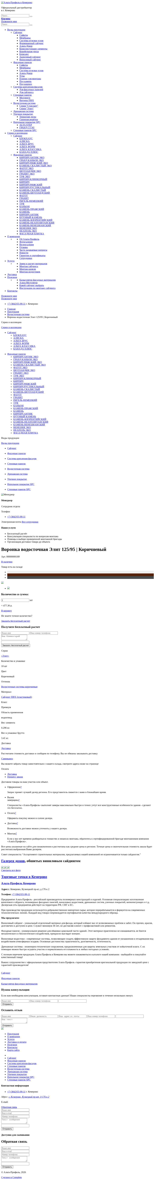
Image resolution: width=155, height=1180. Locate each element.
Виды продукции (16, 29)
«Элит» (5, 656)
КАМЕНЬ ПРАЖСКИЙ (31, 209)
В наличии (6, 561)
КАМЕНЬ (24, 212)
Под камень (25, 81)
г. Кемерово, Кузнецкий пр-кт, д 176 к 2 (29, 1097)
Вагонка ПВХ (26, 100)
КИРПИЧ (24, 182)
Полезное (12, 277)
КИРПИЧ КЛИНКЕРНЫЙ (33, 179)
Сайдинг (17, 32)
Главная (11, 309)
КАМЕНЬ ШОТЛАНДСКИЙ (34, 193)
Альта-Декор (25, 46)
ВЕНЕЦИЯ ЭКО (28, 228)
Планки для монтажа (30, 78)
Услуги (11, 261)
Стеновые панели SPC (25, 130)
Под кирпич (25, 84)
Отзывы (23, 247)
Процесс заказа (15, 776)
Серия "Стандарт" (28, 106)
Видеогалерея (26, 244)
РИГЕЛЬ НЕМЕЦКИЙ (31, 201)
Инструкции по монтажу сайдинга (37, 288)
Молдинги (24, 97)
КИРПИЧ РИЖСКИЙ (30, 184)
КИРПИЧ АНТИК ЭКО (31, 157)
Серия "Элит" (26, 108)
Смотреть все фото (11, 870)
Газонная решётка (28, 119)
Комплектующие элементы (33, 48)
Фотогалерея (26, 242)
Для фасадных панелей (31, 89)
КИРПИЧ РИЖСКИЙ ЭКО (33, 163)
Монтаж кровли (27, 269)
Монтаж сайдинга (28, 266)
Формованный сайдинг (31, 43)
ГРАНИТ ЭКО (27, 174)
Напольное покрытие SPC (26, 122)
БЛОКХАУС (26, 138)
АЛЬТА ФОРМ (27, 146)
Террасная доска (27, 116)
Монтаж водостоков (29, 271)
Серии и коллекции (17, 133)
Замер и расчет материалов (33, 263)
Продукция (13, 311)
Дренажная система (23, 111)
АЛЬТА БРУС (26, 144)
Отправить (7, 1004)
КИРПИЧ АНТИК (29, 214)
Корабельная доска (29, 51)
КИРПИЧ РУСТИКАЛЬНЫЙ (34, 187)
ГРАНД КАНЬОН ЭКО (31, 160)
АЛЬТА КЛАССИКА (30, 149)
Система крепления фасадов (28, 87)
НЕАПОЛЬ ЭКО (28, 231)
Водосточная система (24, 103)
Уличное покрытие (23, 114)
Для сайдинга (26, 92)
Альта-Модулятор (28, 282)
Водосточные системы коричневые (19, 686)
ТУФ (21, 203)
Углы (22, 76)
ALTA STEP (25, 125)
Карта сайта (13, 1050)
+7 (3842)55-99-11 (16, 304)
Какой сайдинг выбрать (31, 285)
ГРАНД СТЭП (26, 127)
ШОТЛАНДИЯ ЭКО (30, 171)
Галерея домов (13, 861)
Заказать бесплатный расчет (15, 621)
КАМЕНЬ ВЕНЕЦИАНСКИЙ (35, 225)
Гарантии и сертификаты (32, 255)
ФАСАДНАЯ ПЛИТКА (31, 233)
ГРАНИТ (24, 198)
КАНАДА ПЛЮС (28, 152)
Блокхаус (24, 54)
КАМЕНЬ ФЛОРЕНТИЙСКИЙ (35, 220)
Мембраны (25, 38)
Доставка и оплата (16, 1042)
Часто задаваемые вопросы (33, 250)
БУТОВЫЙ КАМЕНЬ (30, 217)
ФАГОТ (23, 195)
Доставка (12, 274)
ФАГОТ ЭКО (26, 168)
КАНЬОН (24, 206)
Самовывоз (7, 758)
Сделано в (11, 1177)
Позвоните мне (9, 21)
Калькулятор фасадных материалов (37, 280)
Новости (23, 252)
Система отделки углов (31, 40)
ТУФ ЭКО (24, 176)
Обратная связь (9, 1107)
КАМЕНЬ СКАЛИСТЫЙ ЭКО (35, 165)
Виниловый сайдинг (30, 59)
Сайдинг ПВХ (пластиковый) (16, 697)
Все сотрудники (30, 522)
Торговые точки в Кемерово (24, 877)
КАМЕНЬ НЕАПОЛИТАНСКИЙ (36, 223)
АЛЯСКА (24, 141)
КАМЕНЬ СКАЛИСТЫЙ (32, 190)
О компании (13, 236)
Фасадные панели (22, 62)
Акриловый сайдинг (30, 57)
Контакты (12, 291)
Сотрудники (25, 258)
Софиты (23, 35)
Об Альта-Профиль (29, 239)
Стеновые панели (22, 95)
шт (31, 600)
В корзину (6, 610)
